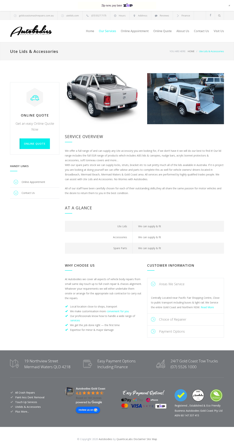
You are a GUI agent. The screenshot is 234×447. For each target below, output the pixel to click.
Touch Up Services (26, 402)
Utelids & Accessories (28, 407)
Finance (186, 15)
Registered (181, 405)
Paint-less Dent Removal (29, 397)
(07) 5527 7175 (98, 15)
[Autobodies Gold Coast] (44, 31)
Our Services (107, 31)
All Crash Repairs (25, 392)
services (75, 320)
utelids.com (72, 15)
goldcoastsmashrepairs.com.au (36, 15)
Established (196, 405)
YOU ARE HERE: (178, 51)
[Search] (219, 15)
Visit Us (219, 31)
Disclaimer (139, 439)
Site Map (152, 439)
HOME (191, 51)
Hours (122, 15)
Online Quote (162, 31)
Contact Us (201, 31)
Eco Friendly (213, 405)
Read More (207, 307)
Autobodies (105, 439)
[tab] (185, 284)
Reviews (164, 15)
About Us (182, 31)
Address (142, 15)
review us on (86, 409)
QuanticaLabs (124, 439)
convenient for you (118, 311)
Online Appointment (135, 31)
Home (90, 31)
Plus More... (22, 411)
